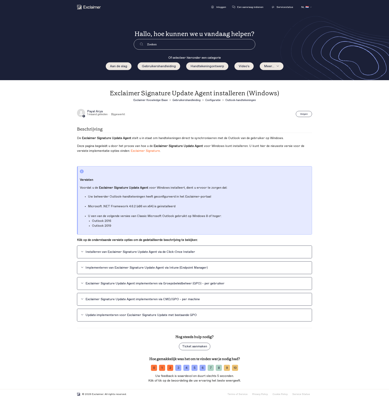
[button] (218, 7)
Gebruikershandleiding (159, 66)
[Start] (89, 7)
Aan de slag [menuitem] (118, 66)
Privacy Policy (260, 394)
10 (235, 367)
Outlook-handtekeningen (240, 100)
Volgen (304, 114)
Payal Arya (95, 111)
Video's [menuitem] (244, 66)
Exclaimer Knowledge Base (150, 100)
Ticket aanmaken (194, 346)
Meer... (269, 66)
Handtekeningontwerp (207, 66)
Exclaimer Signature (145, 150)
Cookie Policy (280, 394)
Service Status (301, 394)
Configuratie (213, 100)
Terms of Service (237, 394)
